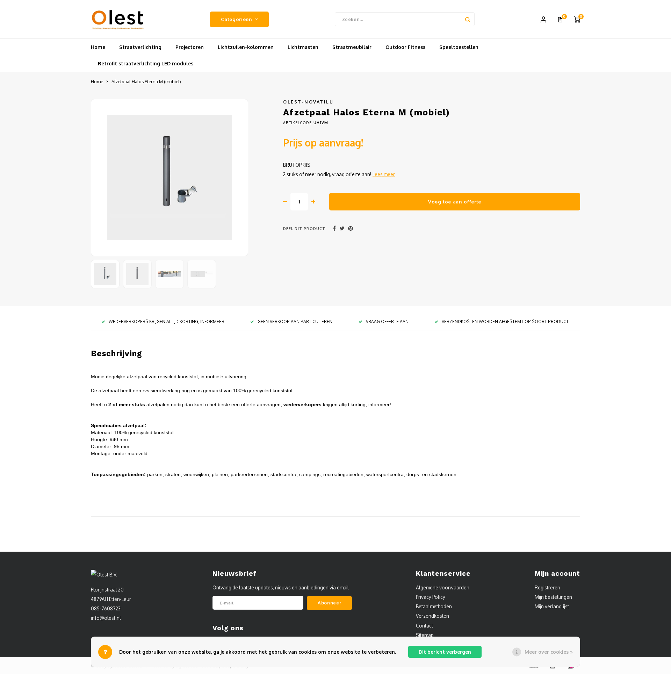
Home (98, 47)
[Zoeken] (468, 19)
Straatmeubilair (351, 47)
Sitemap (425, 635)
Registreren (547, 587)
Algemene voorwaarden (442, 587)
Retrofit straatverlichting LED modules (145, 63)
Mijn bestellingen (553, 597)
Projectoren (189, 47)
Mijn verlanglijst (552, 606)
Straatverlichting (140, 47)
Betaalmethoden (434, 606)
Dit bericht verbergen (445, 652)
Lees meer (384, 174)
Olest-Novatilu (308, 102)
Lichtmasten (303, 47)
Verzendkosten (432, 616)
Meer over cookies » (549, 652)
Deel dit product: (305, 228)
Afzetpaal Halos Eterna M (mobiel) (146, 81)
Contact (424, 626)
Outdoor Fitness (405, 47)
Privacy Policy (430, 597)
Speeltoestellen (458, 47)
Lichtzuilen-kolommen (246, 47)
